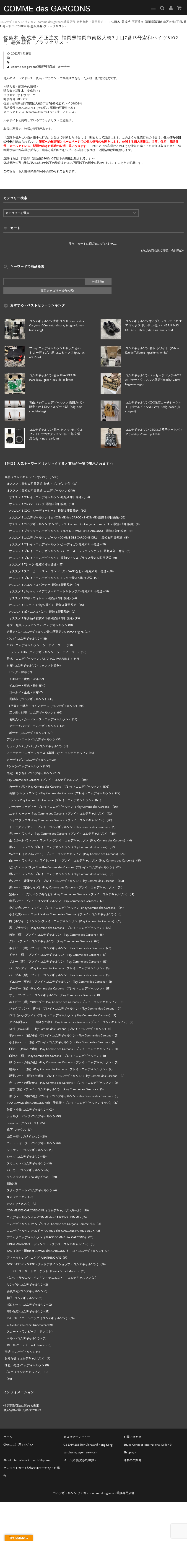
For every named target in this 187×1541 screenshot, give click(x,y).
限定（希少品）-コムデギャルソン (30, 773)
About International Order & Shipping (26, 1460)
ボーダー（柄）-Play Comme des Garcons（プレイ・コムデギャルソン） (57, 988)
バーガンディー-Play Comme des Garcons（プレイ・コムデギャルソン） (57, 968)
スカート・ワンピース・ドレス (27, 1331)
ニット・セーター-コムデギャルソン (31, 1143)
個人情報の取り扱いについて (22, 1410)
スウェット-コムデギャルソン (27, 1163)
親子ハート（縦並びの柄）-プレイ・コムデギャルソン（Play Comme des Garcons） (64, 1076)
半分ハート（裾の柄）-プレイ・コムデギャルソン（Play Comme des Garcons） (61, 1035)
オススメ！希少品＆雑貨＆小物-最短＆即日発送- (41, 618)
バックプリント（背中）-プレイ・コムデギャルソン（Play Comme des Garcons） (63, 1008)
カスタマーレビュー (76, 1437)
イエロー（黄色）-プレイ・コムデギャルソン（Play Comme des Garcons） (58, 981)
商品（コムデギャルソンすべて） (27, 477)
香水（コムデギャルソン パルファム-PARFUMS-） (40, 658)
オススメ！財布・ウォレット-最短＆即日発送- (40, 598)
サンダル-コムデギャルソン (25, 1284)
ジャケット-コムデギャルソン (27, 1150)
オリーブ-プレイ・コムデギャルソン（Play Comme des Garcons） (52, 995)
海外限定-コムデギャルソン (25, 1311)
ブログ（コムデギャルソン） (24, 1372)
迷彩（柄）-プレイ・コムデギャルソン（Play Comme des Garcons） (54, 1089)
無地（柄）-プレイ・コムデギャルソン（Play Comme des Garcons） (54, 934)
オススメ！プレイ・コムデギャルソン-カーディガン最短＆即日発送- (55, 544)
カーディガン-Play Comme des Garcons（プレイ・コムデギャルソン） (55, 786)
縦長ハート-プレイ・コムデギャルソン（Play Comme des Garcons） (54, 901)
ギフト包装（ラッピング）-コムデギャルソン (37, 625)
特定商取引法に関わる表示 (21, 1405)
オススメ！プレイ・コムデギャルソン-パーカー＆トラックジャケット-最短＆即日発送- (67, 551)
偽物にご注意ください (18, 1444)
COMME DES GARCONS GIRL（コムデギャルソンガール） (45, 1210)
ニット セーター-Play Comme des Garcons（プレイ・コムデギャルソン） (57, 813)
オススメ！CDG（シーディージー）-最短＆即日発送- (44, 510)
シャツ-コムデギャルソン (24, 1156)
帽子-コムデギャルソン (22, 1298)
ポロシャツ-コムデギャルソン (27, 1304)
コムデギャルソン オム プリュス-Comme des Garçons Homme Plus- (51, 1224)
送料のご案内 (132, 1460)
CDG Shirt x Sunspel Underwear (27, 1325)
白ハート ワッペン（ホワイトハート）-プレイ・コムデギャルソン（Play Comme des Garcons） (72, 860)
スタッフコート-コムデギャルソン (30, 1190)
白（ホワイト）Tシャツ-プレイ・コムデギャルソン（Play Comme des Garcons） (62, 921)
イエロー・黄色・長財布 (25, 685)
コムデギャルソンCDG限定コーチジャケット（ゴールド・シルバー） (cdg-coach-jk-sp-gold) (153, 407)
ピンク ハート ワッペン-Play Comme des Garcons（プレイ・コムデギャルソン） (62, 867)
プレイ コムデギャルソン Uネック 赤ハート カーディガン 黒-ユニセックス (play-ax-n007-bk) (57, 353)
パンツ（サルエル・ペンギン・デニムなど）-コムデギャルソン (49, 1277)
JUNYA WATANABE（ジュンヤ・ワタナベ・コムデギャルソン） (48, 1244)
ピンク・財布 (18, 672)
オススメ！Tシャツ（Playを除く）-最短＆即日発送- (43, 605)
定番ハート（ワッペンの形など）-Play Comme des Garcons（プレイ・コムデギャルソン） (69, 894)
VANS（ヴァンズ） (19, 1203)
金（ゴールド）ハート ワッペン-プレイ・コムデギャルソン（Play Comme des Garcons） (68, 840)
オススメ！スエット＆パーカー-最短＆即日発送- (41, 584)
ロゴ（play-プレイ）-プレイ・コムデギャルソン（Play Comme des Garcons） (60, 1015)
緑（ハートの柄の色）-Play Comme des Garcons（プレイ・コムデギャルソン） (61, 1062)
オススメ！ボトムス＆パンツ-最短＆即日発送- (40, 611)
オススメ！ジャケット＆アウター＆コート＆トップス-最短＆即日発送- (56, 591)
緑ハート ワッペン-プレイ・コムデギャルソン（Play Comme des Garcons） (59, 874)
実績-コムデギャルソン (20, 1352)
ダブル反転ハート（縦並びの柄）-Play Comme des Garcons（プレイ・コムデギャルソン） (69, 1022)
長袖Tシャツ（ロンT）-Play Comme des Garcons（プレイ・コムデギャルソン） (61, 793)
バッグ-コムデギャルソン (24, 638)
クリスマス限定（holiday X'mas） (29, 1177)
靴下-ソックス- (17, 1129)
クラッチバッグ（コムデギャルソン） (34, 726)
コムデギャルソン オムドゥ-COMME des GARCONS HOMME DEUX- (51, 1230)
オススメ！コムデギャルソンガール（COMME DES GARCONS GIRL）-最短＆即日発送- (66, 537)
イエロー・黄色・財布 (24, 679)
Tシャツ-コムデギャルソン (24, 766)
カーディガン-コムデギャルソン (28, 759)
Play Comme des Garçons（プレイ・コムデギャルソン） (44, 779)
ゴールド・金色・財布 (24, 692)
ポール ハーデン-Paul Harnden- (27, 1345)
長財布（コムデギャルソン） (28, 699)
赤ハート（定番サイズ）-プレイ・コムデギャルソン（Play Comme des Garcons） (63, 880)
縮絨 (10, 1183)
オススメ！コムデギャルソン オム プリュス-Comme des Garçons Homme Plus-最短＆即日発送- (72, 524)
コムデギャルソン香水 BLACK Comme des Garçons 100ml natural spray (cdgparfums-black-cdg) (56, 326)
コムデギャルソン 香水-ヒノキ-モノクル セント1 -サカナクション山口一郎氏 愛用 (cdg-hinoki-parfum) (56, 434)
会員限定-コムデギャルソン (25, 1291)
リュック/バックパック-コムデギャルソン (35, 746)
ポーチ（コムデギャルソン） (28, 732)
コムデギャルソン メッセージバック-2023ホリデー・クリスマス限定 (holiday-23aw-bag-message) (153, 380)
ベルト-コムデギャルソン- (24, 1338)
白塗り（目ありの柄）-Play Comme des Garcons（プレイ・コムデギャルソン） (61, 1049)
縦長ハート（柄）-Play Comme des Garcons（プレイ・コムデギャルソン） (58, 1069)
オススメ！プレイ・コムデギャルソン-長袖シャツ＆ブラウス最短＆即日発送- (61, 558)
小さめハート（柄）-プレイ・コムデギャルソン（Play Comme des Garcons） (60, 1042)
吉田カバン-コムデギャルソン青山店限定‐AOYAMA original (45, 631)
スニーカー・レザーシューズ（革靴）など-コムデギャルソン (47, 753)
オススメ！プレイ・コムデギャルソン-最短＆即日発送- (46, 497)
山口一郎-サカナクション (24, 1136)
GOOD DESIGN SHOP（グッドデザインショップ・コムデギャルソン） (53, 1264)
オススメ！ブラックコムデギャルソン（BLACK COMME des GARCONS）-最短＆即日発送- (68, 531)
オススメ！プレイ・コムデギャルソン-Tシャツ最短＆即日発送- (51, 578)
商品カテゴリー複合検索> (57, 290)
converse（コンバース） (23, 1123)
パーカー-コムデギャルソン (25, 1170)
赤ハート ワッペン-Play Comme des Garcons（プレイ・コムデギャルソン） (59, 833)
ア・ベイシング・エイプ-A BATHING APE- (34, 1257)
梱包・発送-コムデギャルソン (24, 1365)
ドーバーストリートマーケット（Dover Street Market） (43, 1271)
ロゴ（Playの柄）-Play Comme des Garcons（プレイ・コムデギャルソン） (58, 1029)
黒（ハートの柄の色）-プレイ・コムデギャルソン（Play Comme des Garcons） (61, 1096)
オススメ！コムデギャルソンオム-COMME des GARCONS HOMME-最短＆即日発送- (64, 517)
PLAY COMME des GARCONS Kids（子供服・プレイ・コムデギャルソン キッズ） (60, 1102)
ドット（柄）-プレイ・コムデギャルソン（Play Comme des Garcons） (55, 954)
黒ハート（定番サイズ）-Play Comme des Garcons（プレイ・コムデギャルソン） (63, 887)
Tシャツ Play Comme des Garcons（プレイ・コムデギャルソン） (51, 800)
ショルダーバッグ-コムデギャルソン (31, 1116)
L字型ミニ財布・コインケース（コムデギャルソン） (44, 706)
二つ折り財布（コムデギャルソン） (33, 712)
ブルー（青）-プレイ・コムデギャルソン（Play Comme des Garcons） (55, 961)
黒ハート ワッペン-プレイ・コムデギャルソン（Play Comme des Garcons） (59, 847)
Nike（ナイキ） (17, 1197)
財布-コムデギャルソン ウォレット (30, 665)
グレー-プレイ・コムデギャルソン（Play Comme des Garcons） (51, 941)
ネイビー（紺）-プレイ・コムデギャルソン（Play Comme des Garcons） (57, 948)
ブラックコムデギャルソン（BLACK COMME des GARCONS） (47, 1237)
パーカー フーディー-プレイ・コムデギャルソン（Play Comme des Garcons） (60, 806)
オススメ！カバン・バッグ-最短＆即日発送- (38, 504)
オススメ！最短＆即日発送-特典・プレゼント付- (39, 483)
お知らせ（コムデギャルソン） (25, 1358)
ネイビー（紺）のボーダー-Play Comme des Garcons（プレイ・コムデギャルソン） (64, 1002)
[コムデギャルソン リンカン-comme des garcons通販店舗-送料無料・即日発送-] (47, 8)
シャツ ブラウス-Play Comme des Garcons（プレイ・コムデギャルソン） (57, 820)
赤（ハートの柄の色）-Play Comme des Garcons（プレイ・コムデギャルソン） (61, 1082)
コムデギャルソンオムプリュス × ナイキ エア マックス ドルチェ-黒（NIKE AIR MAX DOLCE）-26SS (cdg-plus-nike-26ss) (153, 326)
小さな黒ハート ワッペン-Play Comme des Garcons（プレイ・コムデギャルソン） (63, 914)
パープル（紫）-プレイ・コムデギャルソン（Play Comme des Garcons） (57, 975)
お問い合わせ (132, 1437)
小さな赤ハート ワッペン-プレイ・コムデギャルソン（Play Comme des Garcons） (63, 907)
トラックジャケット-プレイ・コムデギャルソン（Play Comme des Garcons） (60, 827)
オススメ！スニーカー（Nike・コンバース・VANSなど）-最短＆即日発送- (58, 571)
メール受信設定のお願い (79, 1460)
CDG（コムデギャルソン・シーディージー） (36, 645)
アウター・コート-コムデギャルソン (31, 739)
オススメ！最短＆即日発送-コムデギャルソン (37, 490)
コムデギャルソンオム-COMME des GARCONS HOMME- (44, 1217)
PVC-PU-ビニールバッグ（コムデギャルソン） (38, 1318)
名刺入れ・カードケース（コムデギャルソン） (40, 719)
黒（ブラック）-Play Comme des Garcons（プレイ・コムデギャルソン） (57, 927)
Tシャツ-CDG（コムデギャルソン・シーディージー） (44, 652)
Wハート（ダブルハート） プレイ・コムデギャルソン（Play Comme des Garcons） (64, 854)
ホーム (7, 1437)
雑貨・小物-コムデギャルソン (27, 1109)
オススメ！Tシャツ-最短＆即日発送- (33, 564)
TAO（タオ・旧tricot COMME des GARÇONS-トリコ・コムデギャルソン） (56, 1250)
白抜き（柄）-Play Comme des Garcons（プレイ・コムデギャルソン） (55, 1055)
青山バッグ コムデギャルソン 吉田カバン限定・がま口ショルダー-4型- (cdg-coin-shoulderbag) (56, 407)
